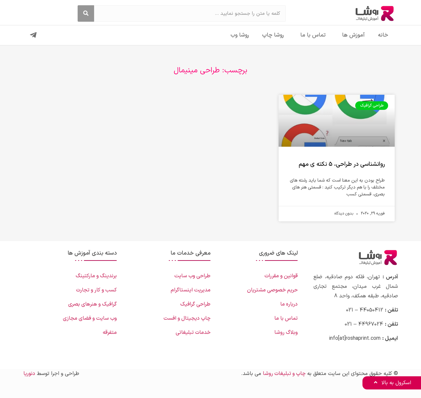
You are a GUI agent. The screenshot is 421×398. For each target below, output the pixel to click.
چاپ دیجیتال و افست (186, 318)
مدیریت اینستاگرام (190, 290)
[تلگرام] (33, 35)
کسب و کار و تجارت (96, 290)
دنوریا (29, 374)
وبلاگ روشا (286, 332)
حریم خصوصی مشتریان (272, 290)
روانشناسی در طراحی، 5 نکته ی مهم (342, 164)
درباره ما (289, 304)
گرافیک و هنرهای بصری (92, 304)
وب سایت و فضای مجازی (90, 318)
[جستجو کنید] (86, 13)
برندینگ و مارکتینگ (96, 276)
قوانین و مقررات (281, 276)
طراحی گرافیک (195, 304)
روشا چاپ (273, 35)
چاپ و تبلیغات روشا (284, 374)
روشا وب (240, 35)
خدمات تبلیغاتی (193, 332)
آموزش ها (353, 35)
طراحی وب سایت (192, 276)
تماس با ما (313, 35)
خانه (383, 35)
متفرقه (110, 332)
